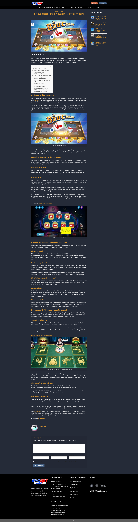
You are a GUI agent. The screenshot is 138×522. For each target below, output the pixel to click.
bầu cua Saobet (38, 411)
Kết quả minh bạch (39, 77)
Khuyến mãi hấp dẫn (39, 83)
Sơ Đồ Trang (73, 498)
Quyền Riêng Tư (74, 488)
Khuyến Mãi (91, 7)
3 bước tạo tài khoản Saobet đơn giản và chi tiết (100, 44)
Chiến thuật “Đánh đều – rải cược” (42, 89)
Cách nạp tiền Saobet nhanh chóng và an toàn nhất (100, 30)
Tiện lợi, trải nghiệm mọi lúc (40, 78)
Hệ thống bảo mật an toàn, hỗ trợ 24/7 (43, 80)
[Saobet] (38, 3)
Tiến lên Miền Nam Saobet (45, 203)
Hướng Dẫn (83, 7)
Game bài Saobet (59, 11)
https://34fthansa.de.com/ (57, 502)
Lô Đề (72, 7)
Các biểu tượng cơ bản (39, 72)
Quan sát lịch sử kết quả (40, 86)
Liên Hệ (97, 7)
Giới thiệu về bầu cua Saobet (39, 68)
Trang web (71, 455)
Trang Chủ (42, 7)
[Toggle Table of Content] (50, 66)
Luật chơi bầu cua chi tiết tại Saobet (41, 70)
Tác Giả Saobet (74, 494)
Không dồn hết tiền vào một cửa (41, 88)
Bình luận (35, 442)
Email (52, 455)
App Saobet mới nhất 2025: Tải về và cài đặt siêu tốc (100, 24)
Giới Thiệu (48, 7)
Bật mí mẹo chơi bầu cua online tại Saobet (42, 85)
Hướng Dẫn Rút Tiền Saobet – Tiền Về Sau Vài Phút (101, 18)
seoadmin (64, 18)
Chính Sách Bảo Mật (75, 484)
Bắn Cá (77, 7)
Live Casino (55, 7)
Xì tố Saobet (41, 418)
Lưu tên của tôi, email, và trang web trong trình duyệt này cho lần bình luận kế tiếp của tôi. (55, 461)
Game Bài (68, 7)
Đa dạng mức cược (39, 81)
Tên (34, 455)
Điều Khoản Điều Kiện (75, 481)
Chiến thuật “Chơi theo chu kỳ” (41, 91)
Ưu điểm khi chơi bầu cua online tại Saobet (42, 75)
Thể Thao (62, 7)
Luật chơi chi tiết (38, 73)
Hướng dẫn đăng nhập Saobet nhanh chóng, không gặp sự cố (100, 37)
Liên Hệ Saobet (74, 491)
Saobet (36, 100)
